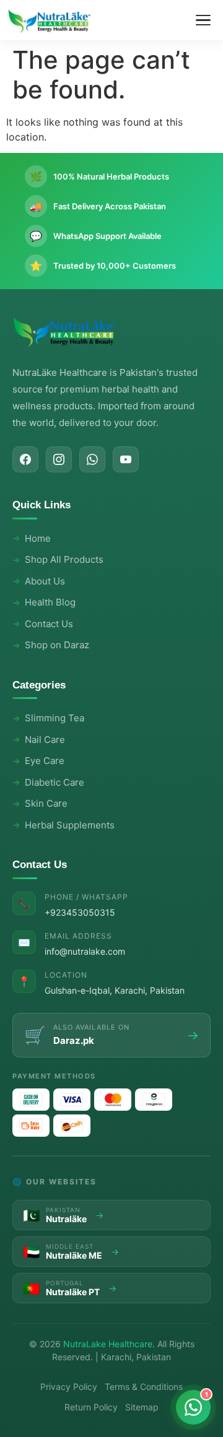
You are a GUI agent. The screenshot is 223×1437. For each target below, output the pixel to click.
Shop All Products (64, 559)
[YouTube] (126, 459)
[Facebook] (25, 459)
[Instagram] (59, 459)
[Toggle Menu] (203, 20)
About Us (45, 581)
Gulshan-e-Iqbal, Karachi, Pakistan (115, 990)
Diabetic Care (54, 782)
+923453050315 (80, 912)
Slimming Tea (54, 718)
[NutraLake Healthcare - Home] (49, 20)
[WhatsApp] (92, 459)
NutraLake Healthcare (107, 1344)
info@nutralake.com (85, 951)
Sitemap (142, 1407)
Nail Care (45, 739)
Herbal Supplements (70, 825)
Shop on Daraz (57, 645)
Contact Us (49, 624)
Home (38, 538)
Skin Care (46, 803)
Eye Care (44, 760)
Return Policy (91, 1407)
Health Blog (50, 602)
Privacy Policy (68, 1386)
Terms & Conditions (144, 1386)
